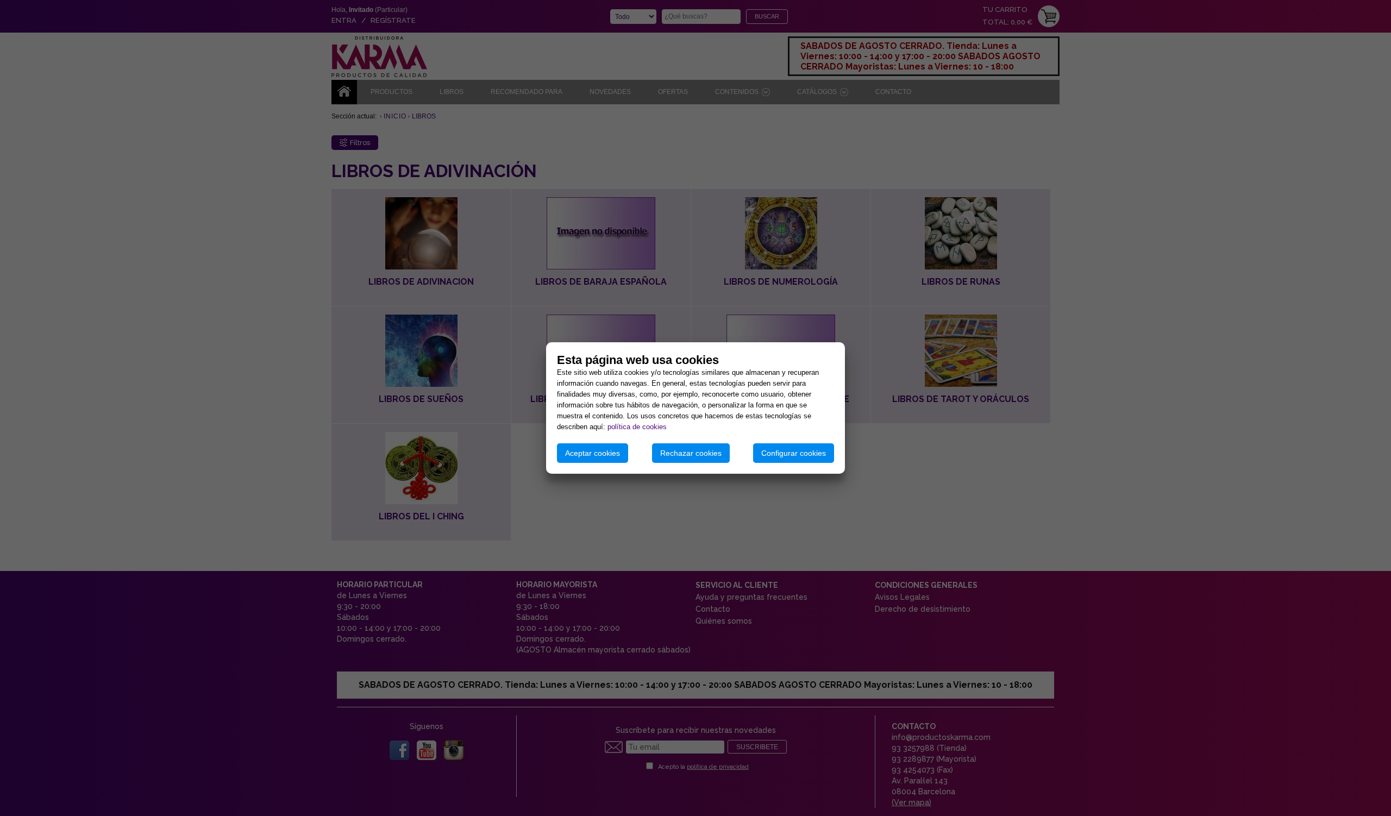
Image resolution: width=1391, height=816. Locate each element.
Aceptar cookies (592, 453)
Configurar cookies (793, 453)
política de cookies (637, 427)
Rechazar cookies (691, 453)
